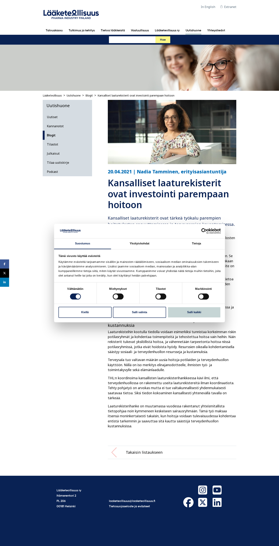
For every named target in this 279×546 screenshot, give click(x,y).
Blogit (89, 95)
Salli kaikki (194, 312)
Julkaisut (53, 153)
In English (208, 7)
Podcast (52, 172)
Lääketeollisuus (52, 95)
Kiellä (85, 312)
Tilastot (52, 144)
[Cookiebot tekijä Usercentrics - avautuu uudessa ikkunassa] (204, 231)
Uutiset (52, 117)
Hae (163, 39)
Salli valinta (139, 312)
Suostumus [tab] (82, 243)
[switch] (118, 296)
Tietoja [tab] (196, 243)
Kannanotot (55, 126)
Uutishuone (74, 95)
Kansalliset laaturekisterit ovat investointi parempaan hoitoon (136, 95)
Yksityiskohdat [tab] (139, 243)
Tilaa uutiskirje (58, 162)
